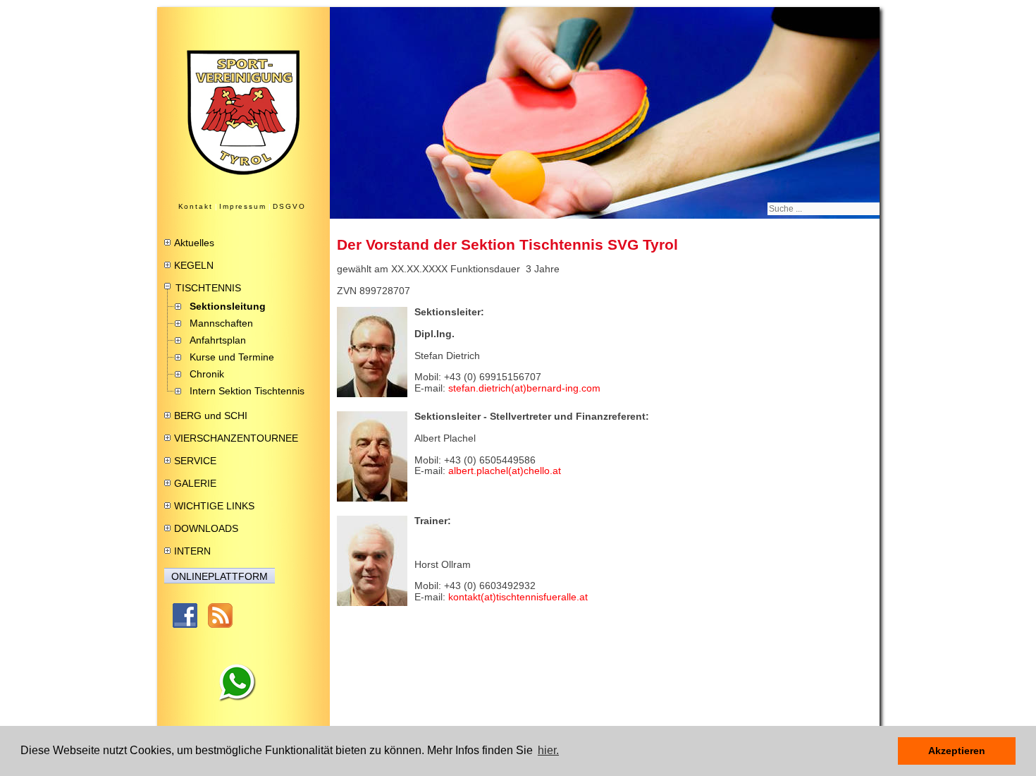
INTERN (192, 551)
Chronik (207, 374)
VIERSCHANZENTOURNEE (236, 438)
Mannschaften (221, 323)
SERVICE (195, 460)
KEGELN (194, 265)
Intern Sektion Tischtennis (247, 390)
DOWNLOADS (206, 528)
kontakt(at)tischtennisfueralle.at (518, 596)
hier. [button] (548, 750)
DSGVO (289, 206)
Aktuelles (194, 242)
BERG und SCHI (210, 415)
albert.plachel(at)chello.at (504, 470)
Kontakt (195, 206)
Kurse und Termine (232, 357)
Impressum (242, 206)
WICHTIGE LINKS (214, 505)
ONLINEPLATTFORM (219, 576)
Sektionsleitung (228, 306)
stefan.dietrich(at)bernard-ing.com (524, 388)
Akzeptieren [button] (956, 750)
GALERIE (195, 483)
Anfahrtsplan (218, 340)
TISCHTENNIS (208, 287)
